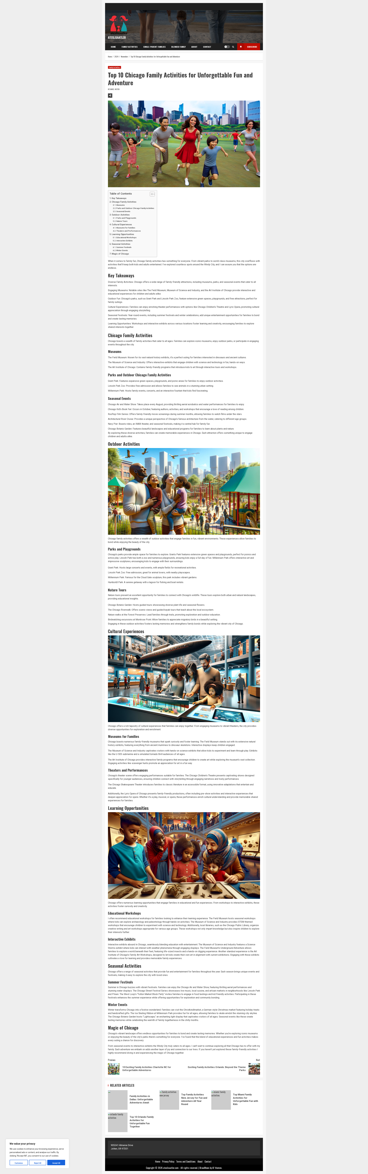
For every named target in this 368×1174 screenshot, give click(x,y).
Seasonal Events (123, 211)
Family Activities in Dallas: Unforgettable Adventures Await (118, 1100)
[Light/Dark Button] (227, 46)
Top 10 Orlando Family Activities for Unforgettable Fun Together (118, 1122)
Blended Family (178, 46)
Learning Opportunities (123, 234)
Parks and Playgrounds (126, 218)
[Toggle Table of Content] (151, 194)
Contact (207, 46)
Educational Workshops (126, 237)
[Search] (233, 46)
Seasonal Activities (121, 244)
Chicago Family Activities (124, 202)
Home (113, 46)
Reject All (37, 1162)
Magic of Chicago (120, 254)
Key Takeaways (119, 198)
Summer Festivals (123, 247)
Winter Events (122, 250)
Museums (120, 205)
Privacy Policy (168, 1161)
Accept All (56, 1162)
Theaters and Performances (128, 231)
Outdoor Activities (121, 215)
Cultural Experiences (122, 224)
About (194, 46)
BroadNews (204, 1168)
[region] (37, 1153)
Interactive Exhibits (124, 241)
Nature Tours (121, 221)
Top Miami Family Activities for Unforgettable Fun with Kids (221, 1100)
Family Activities (130, 46)
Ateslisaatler (117, 37)
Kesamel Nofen (114, 89)
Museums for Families (125, 228)
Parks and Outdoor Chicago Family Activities (135, 208)
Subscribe (252, 46)
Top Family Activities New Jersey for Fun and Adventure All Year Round (169, 1100)
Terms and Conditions (185, 1161)
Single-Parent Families (154, 46)
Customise (19, 1162)
